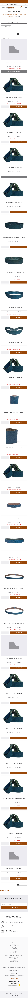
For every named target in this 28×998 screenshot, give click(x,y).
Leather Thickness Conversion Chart (14, 969)
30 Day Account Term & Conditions (14, 963)
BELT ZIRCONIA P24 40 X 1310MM (14, 658)
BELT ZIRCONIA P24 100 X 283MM (14, 447)
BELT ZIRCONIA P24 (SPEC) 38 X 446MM (14, 202)
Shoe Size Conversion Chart (14, 970)
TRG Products (14, 951)
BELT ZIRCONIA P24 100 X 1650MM (14, 377)
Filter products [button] (13, 22)
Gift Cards (14, 944)
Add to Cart (19, 106)
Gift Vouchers (9, 930)
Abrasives (11, 16)
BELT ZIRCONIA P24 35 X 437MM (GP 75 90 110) (14, 518)
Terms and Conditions (14, 961)
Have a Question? (10, 925)
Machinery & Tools (23, 14)
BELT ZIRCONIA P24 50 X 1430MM (14, 868)
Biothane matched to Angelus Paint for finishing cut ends (14, 967)
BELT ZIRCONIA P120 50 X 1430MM (14, 167)
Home (3, 14)
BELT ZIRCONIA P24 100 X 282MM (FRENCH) (14, 412)
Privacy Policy (14, 960)
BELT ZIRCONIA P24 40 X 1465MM (14, 693)
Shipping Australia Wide (12, 916)
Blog (2, 4)
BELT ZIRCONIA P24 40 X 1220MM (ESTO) (14, 623)
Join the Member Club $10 (12, 921)
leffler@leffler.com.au (14, 978)
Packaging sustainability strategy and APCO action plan (14, 947)
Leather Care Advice (14, 952)
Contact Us (6, 4)
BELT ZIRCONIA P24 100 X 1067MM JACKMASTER (14, 237)
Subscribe (13, 907)
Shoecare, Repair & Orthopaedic (11, 14)
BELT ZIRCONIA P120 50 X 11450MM (14, 132)
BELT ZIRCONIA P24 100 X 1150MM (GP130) (14, 272)
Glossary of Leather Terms (14, 945)
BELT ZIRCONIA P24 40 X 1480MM (14, 728)
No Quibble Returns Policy (14, 957)
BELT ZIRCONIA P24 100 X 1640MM (14, 342)
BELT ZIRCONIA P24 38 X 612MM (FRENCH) (14, 553)
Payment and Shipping (14, 958)
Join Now (18, 68)
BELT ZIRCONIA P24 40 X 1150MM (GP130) (14, 588)
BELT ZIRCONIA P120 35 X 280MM (14, 97)
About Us (14, 942)
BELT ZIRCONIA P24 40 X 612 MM (14, 833)
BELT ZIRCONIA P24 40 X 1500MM (14, 763)
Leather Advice (14, 948)
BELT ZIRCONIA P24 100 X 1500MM (14, 307)
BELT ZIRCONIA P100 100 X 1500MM (14, 62)
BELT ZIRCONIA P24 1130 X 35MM (14, 483)
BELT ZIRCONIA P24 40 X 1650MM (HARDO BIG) (14, 798)
